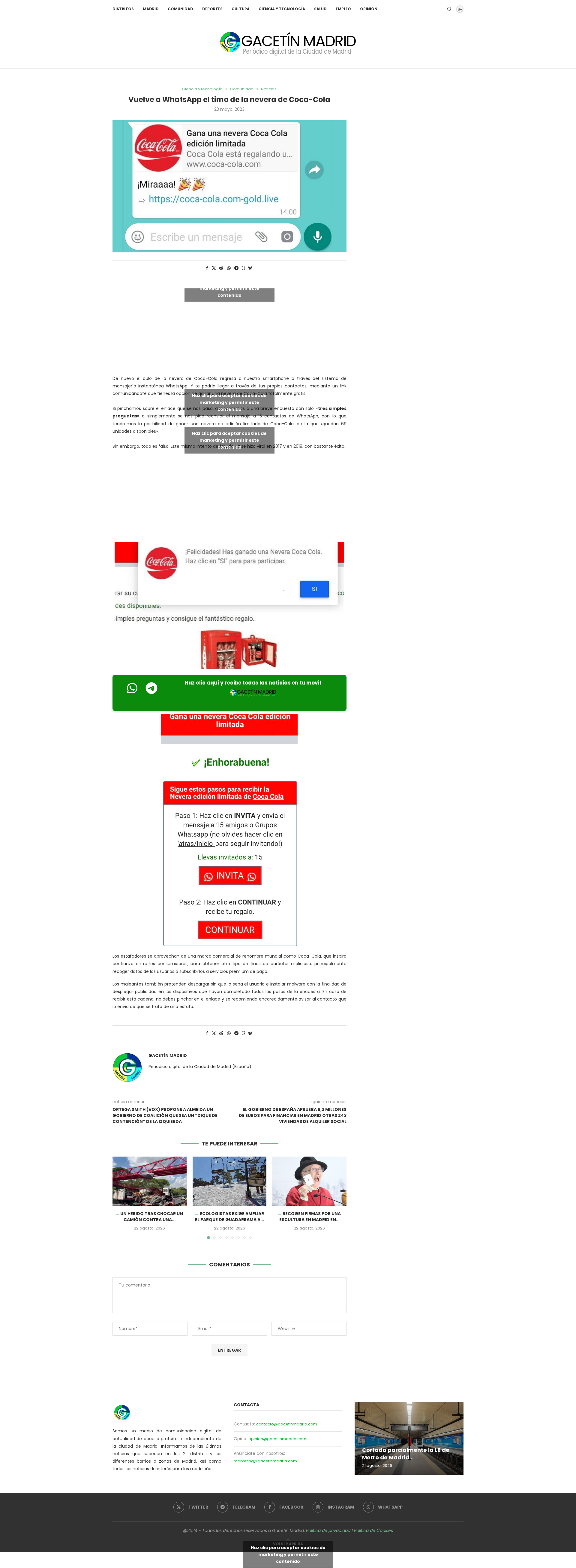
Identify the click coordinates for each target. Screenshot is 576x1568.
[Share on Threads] (244, 268)
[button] (121, 1197)
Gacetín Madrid (167, 1055)
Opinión (368, 8)
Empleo (343, 8)
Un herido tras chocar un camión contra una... (151, 1217)
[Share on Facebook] (207, 268)
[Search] (449, 9)
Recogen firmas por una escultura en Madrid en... (310, 1217)
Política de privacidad (328, 1530)
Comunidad (180, 8)
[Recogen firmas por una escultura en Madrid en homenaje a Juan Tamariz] (309, 1181)
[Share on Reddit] (221, 268)
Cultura (241, 8)
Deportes (212, 8)
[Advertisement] (229, 497)
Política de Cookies (373, 1530)
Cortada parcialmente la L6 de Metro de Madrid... (405, 1453)
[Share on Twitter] (214, 268)
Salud (320, 8)
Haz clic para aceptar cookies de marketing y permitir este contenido (229, 288)
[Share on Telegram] (236, 268)
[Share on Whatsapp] (229, 268)
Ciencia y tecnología (282, 8)
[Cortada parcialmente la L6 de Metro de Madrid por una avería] (409, 1438)
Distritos (123, 8)
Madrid (151, 8)
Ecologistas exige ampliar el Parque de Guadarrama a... (229, 1217)
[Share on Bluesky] (250, 268)
